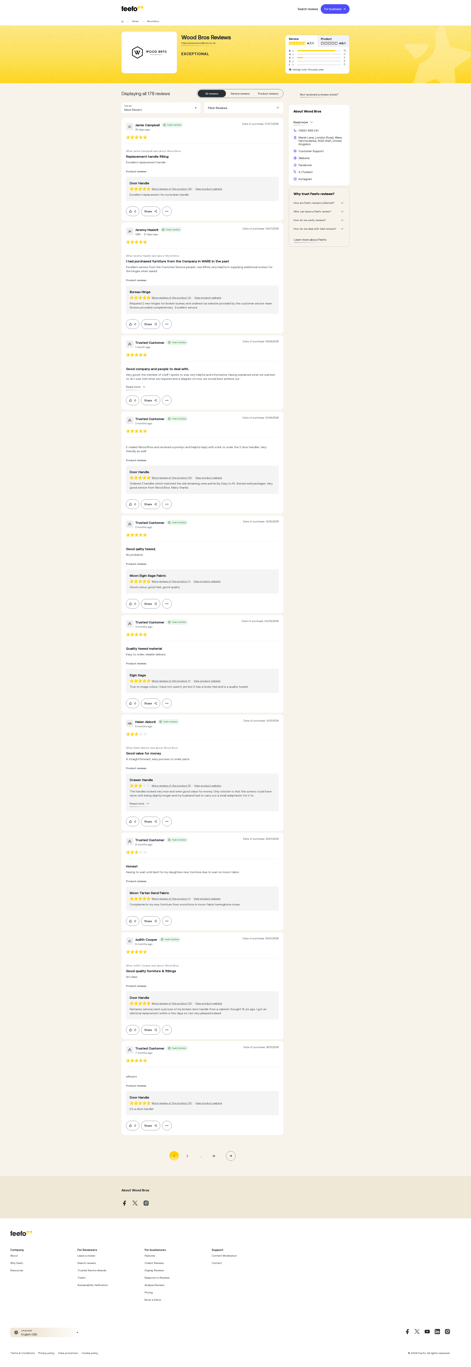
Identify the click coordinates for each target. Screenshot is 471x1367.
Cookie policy (90, 1353)
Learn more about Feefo (310, 239)
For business (332, 9)
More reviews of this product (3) (171, 297)
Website (304, 158)
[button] (161, 107)
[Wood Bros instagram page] (146, 1203)
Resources (16, 1270)
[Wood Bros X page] (135, 1203)
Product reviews (268, 93)
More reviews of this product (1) (171, 581)
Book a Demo (153, 1299)
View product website (208, 188)
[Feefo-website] (132, 9)
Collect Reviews (154, 1263)
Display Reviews (154, 1270)
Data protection (68, 1353)
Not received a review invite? (319, 94)
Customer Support (311, 151)
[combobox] (161, 107)
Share (148, 211)
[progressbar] (316, 50)
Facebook (305, 165)
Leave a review (86, 1255)
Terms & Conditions (22, 1353)
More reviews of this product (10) (172, 188)
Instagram (305, 179)
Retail (135, 21)
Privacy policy (46, 1353)
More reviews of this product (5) (171, 785)
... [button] (200, 1156)
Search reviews (308, 9)
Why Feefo (16, 1263)
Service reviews (240, 93)
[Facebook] (407, 1332)
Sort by (128, 106)
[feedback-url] (136, 137)
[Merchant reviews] (149, 52)
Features (150, 1255)
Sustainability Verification (92, 1285)
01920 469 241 (308, 130)
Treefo (81, 1277)
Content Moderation (224, 1255)
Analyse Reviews (154, 1285)
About (14, 1255)
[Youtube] (427, 1332)
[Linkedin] (437, 1332)
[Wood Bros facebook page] (124, 1203)
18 (214, 1156)
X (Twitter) (306, 172)
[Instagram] (447, 1332)
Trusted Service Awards (91, 1270)
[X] (417, 1332)
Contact (217, 1263)
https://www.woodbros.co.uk (198, 43)
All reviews (211, 93)
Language (26, 1330)
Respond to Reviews (157, 1277)
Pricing (149, 1292)
